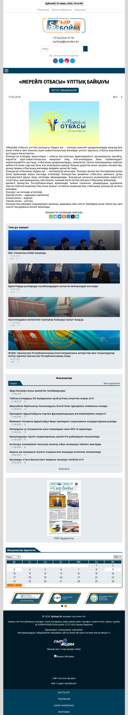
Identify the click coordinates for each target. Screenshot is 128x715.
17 (14, 577)
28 (78, 581)
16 (113, 573)
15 (96, 573)
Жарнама (80, 9)
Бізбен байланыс (62, 9)
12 (45, 573)
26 (45, 581)
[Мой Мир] (68, 216)
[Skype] (77, 216)
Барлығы (64, 468)
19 (45, 577)
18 (30, 577)
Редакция (43, 9)
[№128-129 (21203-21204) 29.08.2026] (64, 508)
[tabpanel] (27, 597)
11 (30, 573)
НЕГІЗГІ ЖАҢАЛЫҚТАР (64, 90)
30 (113, 581)
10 (14, 573)
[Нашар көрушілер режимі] (89, 8)
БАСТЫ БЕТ (64, 692)
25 (30, 581)
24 (14, 581)
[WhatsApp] (51, 216)
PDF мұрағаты (64, 538)
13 (61, 573)
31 (14, 585)
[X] (73, 216)
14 (78, 573)
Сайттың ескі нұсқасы (64, 678)
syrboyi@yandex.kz (65, 41)
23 (113, 577)
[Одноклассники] (64, 216)
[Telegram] (55, 216)
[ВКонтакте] (60, 216)
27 (61, 581)
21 (79, 577)
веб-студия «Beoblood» (64, 683)
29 (96, 581)
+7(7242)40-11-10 (63, 38)
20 (61, 577)
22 (96, 577)
